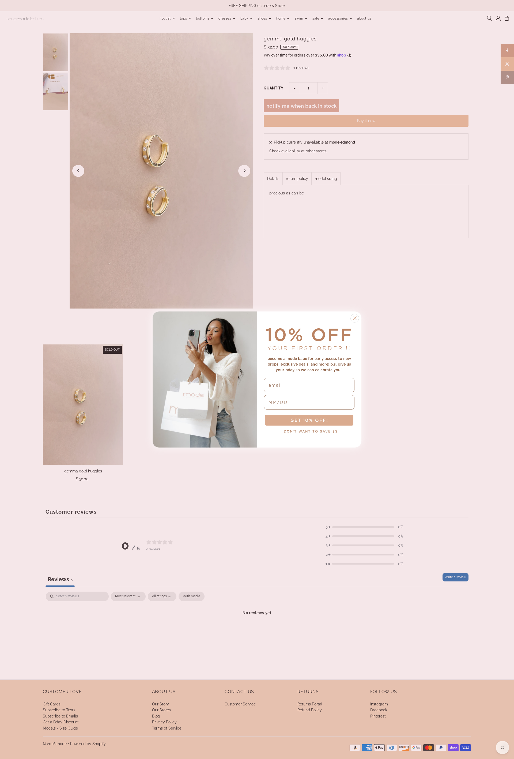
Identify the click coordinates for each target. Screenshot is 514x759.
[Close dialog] (355, 318)
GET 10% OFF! (309, 420)
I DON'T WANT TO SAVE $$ (309, 431)
